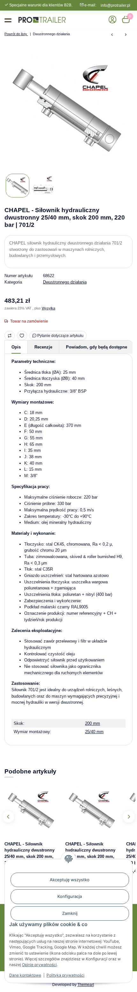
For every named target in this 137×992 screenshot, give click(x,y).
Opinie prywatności (39, 964)
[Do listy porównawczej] (9, 335)
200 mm (92, 723)
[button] (112, 20)
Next (128, 817)
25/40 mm (94, 731)
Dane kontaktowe (25, 975)
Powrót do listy (16, 34)
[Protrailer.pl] (42, 20)
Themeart (85, 984)
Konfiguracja (69, 896)
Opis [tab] (16, 347)
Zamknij (69, 913)
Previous (8, 817)
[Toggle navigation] (7, 19)
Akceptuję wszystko (70, 879)
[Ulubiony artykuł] (22, 335)
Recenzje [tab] (43, 347)
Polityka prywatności (65, 975)
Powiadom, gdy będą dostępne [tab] (96, 347)
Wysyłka (48, 308)
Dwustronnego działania (65, 282)
